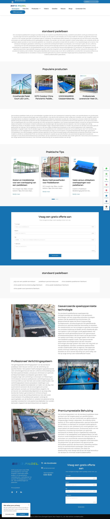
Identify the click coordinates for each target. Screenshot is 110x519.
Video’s (46, 8)
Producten (35, 8)
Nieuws (63, 8)
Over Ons (25, 8)
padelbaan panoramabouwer (48, 281)
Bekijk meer (16, 194)
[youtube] (12, 492)
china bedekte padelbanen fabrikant (74, 281)
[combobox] (18, 239)
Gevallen (54, 8)
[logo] (25, 463)
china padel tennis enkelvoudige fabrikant (28, 285)
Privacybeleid (15, 487)
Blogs (70, 8)
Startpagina (15, 8)
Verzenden (55, 255)
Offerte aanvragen (17, 12)
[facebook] (17, 492)
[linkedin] (21, 492)
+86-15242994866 (50, 463)
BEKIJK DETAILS (21, 84)
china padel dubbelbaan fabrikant (57, 285)
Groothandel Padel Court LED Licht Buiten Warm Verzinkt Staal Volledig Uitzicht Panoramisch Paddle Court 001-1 (21, 97)
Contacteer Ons (81, 8)
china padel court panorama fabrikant (26, 288)
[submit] (97, 1)
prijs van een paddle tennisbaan (24, 281)
